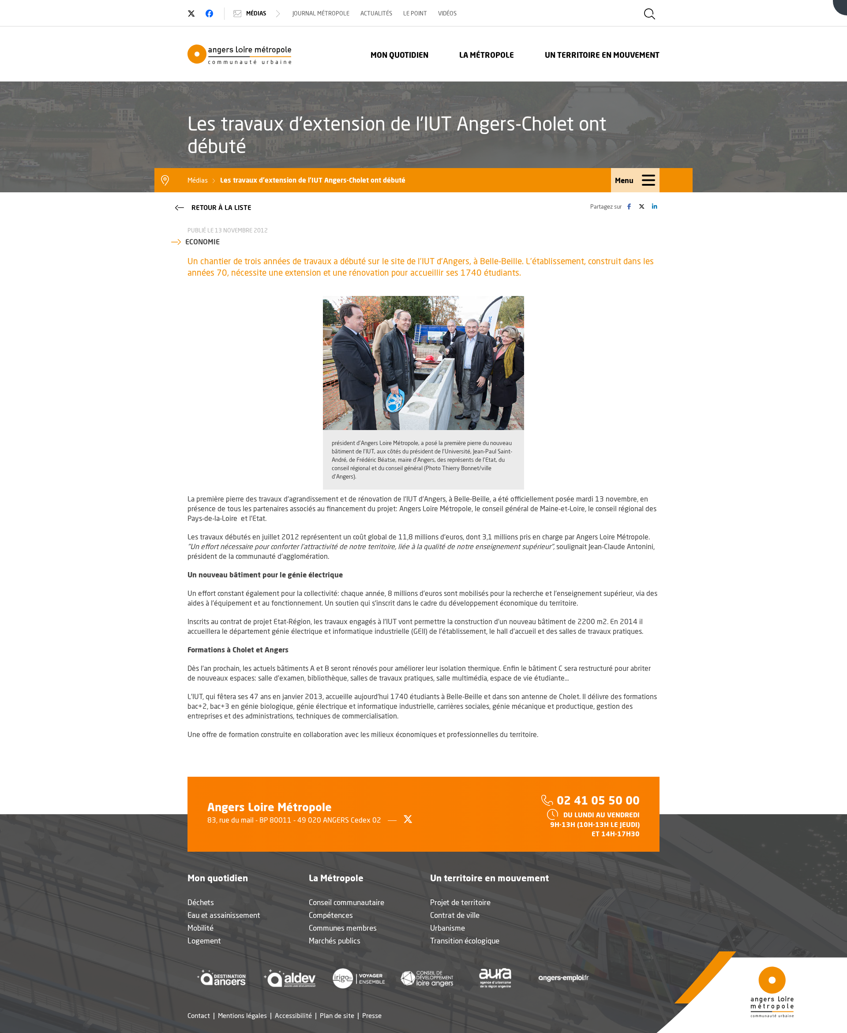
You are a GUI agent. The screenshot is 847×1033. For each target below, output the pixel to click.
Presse (372, 1015)
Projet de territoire (460, 902)
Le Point (415, 13)
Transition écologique (464, 940)
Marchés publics (334, 940)
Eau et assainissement (223, 915)
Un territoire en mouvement (602, 55)
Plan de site (337, 1015)
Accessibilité (293, 1015)
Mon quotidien (399, 55)
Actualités (376, 13)
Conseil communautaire (346, 902)
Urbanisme (447, 927)
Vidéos (447, 13)
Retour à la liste (221, 207)
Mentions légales (242, 1015)
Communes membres (343, 927)
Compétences (331, 915)
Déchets (200, 902)
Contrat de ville (455, 915)
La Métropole (486, 55)
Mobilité (200, 927)
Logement (204, 940)
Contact (198, 1015)
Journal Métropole (320, 13)
